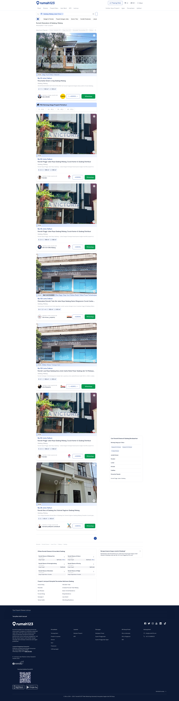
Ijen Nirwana (41, 591)
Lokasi (95, 19)
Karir (52, 643)
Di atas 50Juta (115, 451)
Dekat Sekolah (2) (55, 30)
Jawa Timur (53, 544)
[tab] (126, 442)
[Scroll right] (95, 30)
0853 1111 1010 (28, 651)
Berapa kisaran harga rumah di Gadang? (113, 551)
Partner (53, 639)
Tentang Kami (54, 633)
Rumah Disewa (45, 544)
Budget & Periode (49, 19)
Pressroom (53, 646)
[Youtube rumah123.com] (156, 623)
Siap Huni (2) (67, 30)
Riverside (40, 587)
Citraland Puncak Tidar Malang (70, 587)
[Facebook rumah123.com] (145, 623)
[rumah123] (22, 624)
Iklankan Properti (78, 633)
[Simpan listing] (94, 35)
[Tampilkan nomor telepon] (77, 96)
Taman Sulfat (41, 600)
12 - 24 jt (41, 109)
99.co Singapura (126, 636)
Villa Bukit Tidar (66, 584)
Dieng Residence (66, 594)
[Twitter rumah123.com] (149, 623)
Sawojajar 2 (41, 597)
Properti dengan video (62, 19)
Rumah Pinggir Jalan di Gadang (118, 478)
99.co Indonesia (126, 633)
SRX (123, 639)
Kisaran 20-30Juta (116, 447)
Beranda (38, 544)
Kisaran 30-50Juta (127, 447)
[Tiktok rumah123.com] (165, 623)
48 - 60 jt (70, 109)
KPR (75, 636)
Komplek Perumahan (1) (80, 30)
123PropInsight (55, 649)
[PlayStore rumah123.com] (32, 687)
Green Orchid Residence (68, 591)
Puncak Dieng (41, 594)
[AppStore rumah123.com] (18, 687)
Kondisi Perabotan (85, 19)
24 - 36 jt (51, 109)
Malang (60, 544)
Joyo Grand (65, 597)
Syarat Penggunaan (100, 636)
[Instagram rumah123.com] (153, 623)
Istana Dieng (41, 584)
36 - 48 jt (60, 109)
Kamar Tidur (74, 19)
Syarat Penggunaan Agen (102, 639)
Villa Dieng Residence (68, 600)
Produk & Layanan (55, 636)
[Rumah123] (45, 3)
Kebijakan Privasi (99, 633)
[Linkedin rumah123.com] (160, 623)
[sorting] (41, 19)
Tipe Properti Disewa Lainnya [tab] (21, 610)
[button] (64, 13)
